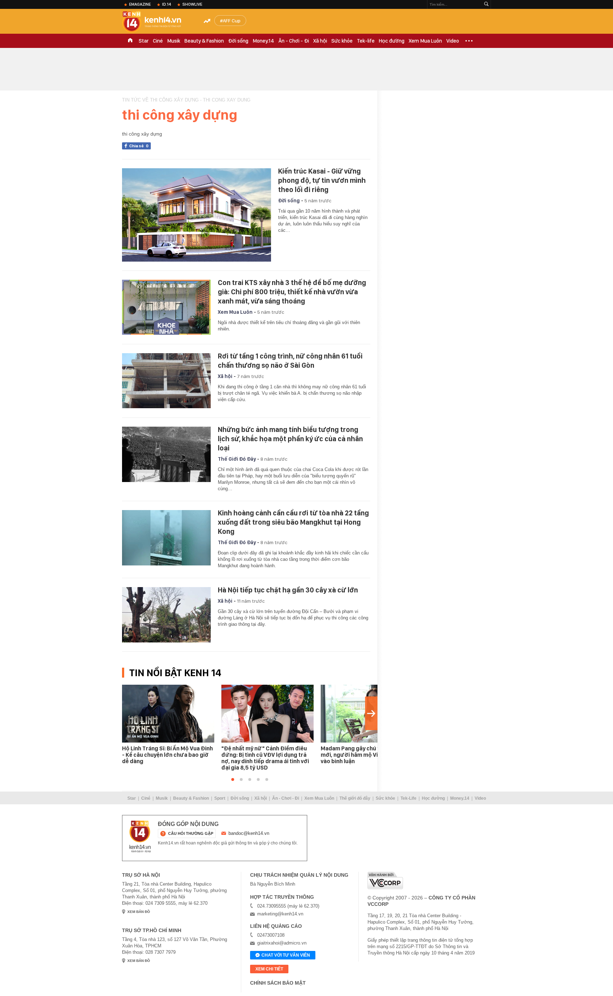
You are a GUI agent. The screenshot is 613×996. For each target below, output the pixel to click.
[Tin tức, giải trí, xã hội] (157, 22)
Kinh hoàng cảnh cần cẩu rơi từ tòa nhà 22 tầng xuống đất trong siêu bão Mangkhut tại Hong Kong (293, 522)
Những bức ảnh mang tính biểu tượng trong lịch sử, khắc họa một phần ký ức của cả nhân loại (290, 438)
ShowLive (192, 4)
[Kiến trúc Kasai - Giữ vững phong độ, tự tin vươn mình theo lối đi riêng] (196, 215)
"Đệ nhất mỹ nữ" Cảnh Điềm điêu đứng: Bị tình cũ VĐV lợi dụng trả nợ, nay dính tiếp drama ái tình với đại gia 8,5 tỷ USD (265, 758)
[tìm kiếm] (486, 4)
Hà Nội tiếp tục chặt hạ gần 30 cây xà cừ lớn (288, 590)
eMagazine (140, 4)
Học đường (391, 41)
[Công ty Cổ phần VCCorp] (385, 880)
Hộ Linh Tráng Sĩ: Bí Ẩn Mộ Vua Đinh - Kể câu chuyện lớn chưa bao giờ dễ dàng (167, 755)
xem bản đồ (138, 912)
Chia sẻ (139, 145)
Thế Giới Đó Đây (237, 459)
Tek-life (366, 41)
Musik (173, 41)
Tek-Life (408, 798)
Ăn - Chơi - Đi (293, 41)
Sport (219, 798)
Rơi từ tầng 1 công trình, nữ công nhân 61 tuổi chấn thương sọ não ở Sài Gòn (290, 361)
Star (144, 41)
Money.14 (263, 41)
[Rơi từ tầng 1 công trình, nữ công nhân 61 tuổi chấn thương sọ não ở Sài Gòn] (166, 381)
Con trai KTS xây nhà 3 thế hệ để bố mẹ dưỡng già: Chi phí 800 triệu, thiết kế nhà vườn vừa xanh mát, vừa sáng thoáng (292, 291)
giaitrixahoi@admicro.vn (281, 943)
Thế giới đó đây (354, 798)
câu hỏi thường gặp (190, 833)
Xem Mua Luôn (425, 41)
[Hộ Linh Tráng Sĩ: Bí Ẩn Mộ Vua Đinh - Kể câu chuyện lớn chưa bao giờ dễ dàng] (168, 714)
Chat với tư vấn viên (285, 955)
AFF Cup (232, 20)
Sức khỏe (342, 41)
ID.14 (166, 4)
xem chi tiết (269, 969)
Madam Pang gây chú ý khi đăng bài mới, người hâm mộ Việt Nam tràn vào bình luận (367, 755)
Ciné (158, 41)
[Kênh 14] (140, 837)
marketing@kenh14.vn (280, 913)
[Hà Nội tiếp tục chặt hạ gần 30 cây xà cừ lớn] (166, 614)
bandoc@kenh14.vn (248, 833)
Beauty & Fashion (204, 41)
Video (452, 41)
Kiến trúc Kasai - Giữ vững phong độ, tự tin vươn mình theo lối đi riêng (322, 180)
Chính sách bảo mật (278, 983)
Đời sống (238, 41)
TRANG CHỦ (130, 41)
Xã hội (320, 41)
